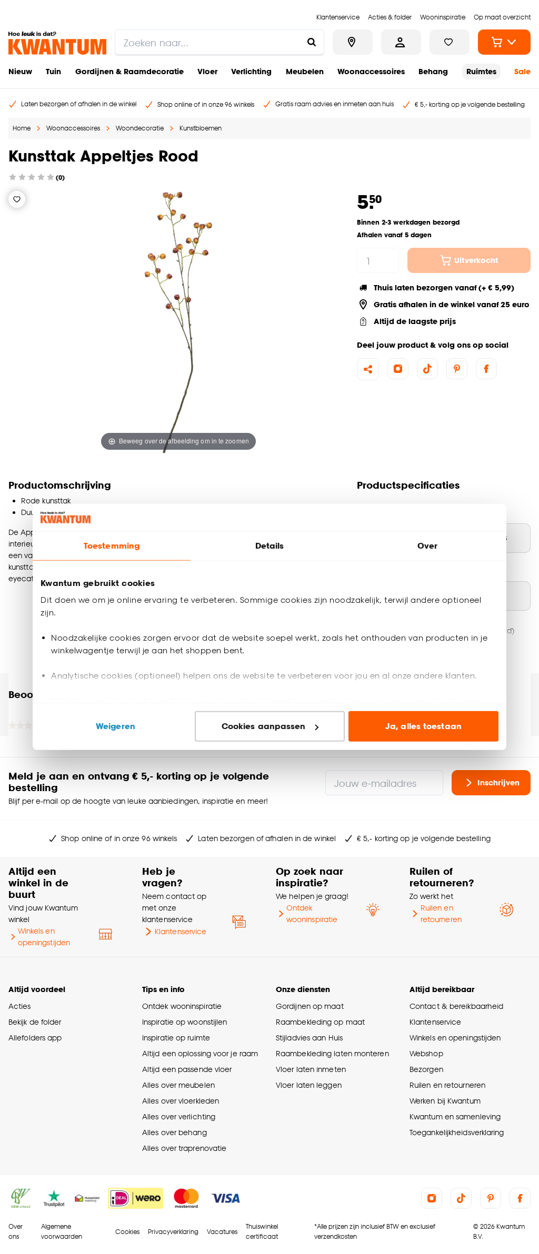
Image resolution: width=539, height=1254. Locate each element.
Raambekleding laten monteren (332, 1053)
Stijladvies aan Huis (309, 1037)
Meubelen (305, 71)
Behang (433, 71)
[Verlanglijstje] (16, 199)
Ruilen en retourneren (441, 913)
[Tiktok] (427, 368)
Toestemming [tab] (111, 546)
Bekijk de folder (35, 1021)
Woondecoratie (140, 128)
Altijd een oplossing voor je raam (200, 1053)
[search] (219, 42)
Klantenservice (180, 931)
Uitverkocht (476, 260)
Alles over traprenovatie (184, 1148)
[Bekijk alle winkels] (353, 42)
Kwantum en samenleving (455, 1116)
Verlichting (251, 71)
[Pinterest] (456, 368)
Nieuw (20, 71)
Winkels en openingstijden (44, 936)
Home (22, 128)
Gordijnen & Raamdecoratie (129, 71)
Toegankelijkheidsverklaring (457, 1132)
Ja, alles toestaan (423, 726)
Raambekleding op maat (320, 1021)
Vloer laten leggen (309, 1084)
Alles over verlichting (178, 1116)
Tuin (53, 71)
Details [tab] (269, 546)
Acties (19, 1006)
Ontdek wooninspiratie (311, 913)
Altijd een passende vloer (187, 1069)
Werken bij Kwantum (445, 1100)
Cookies (127, 1232)
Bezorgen (426, 1069)
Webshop (426, 1053)
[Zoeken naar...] (311, 42)
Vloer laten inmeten (311, 1069)
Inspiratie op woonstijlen (184, 1021)
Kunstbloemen (200, 128)
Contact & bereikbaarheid (456, 1006)
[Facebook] (486, 368)
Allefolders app (35, 1037)
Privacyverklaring (173, 1232)
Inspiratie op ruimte (176, 1037)
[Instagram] (397, 368)
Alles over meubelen (178, 1084)
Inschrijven (498, 782)
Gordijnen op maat (310, 1006)
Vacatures (222, 1232)
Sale (522, 71)
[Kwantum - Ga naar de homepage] (57, 43)
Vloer (207, 71)
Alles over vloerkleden (180, 1100)
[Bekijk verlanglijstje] (450, 42)
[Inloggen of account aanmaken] (401, 42)
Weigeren (115, 726)
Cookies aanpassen (264, 726)
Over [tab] (427, 546)
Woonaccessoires (371, 71)
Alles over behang (174, 1132)
